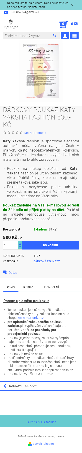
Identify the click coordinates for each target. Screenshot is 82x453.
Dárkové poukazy (46, 261)
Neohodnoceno (35, 133)
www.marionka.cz (31, 318)
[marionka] (11, 24)
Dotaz (13, 272)
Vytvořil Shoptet (43, 443)
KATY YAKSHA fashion (41, 421)
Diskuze (28, 287)
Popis (11, 287)
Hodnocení (51, 287)
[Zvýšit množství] (20, 243)
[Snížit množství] (20, 247)
